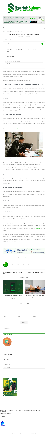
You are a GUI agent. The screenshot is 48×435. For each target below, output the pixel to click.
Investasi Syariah (7, 362)
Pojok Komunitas (7, 367)
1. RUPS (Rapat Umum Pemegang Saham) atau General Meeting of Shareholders (21, 49)
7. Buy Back (8, 63)
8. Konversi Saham (9, 66)
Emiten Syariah (6, 359)
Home (4, 31)
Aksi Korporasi (8, 46)
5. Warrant (8, 58)
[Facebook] (38, 28)
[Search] (42, 28)
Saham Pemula (6, 369)
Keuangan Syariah (7, 364)
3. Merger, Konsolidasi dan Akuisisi (12, 54)
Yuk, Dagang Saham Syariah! (13, 128)
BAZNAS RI (38, 228)
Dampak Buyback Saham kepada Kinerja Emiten (35, 295)
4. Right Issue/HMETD (10, 56)
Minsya (11, 262)
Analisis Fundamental (8, 354)
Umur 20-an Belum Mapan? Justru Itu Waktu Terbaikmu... (13, 296)
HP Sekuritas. (20, 241)
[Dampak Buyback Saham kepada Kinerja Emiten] (35, 287)
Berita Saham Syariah (8, 356)
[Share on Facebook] (27, 257)
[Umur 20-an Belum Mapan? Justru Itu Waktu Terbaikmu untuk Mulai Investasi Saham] (13, 287)
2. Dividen (7, 51)
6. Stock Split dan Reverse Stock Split (13, 61)
